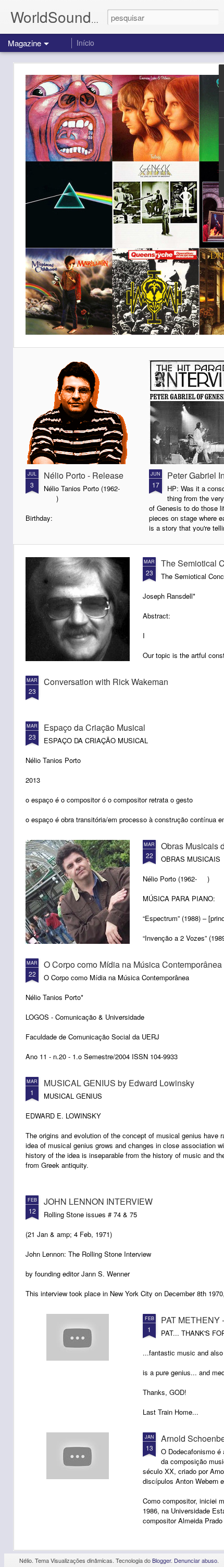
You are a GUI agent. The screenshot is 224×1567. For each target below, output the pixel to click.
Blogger (161, 1560)
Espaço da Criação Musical (94, 727)
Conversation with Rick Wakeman (106, 682)
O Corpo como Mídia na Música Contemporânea (133, 964)
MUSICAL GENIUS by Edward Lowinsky (119, 1083)
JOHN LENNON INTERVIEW (98, 1201)
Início (85, 42)
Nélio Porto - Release (83, 475)
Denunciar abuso (195, 1560)
